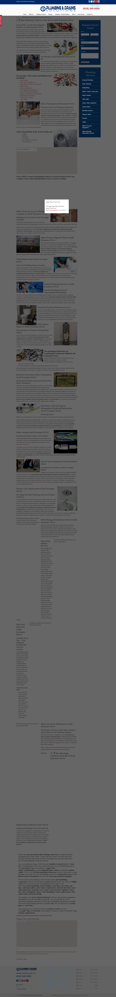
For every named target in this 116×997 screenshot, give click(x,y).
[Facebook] (89, 2)
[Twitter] (91, 2)
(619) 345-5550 (91, 8)
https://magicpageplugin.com (53, 210)
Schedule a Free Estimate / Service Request (25, 1)
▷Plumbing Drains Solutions (58, 8)
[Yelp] (96, 2)
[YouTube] (98, 2)
